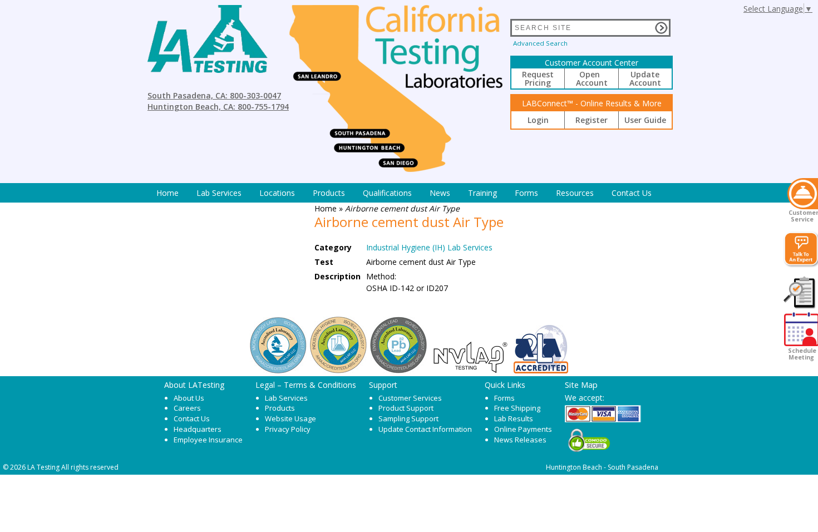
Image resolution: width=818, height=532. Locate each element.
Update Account (645, 78)
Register (591, 120)
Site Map (581, 384)
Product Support (405, 408)
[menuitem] (167, 193)
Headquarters (197, 429)
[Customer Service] (802, 193)
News (440, 193)
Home (167, 193)
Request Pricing (538, 78)
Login (538, 120)
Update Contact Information (425, 429)
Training (482, 193)
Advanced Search (540, 43)
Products (329, 193)
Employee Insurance (208, 440)
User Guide (645, 120)
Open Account (592, 78)
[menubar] (404, 193)
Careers (187, 408)
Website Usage (290, 418)
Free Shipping (517, 408)
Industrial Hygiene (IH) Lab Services (429, 247)
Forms (526, 193)
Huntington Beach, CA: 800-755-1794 (218, 106)
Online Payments (523, 429)
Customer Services (410, 398)
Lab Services (286, 398)
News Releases (520, 440)
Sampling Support (408, 418)
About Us (189, 398)
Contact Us (632, 193)
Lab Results (513, 418)
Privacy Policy (288, 429)
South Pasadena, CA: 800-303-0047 (214, 95)
